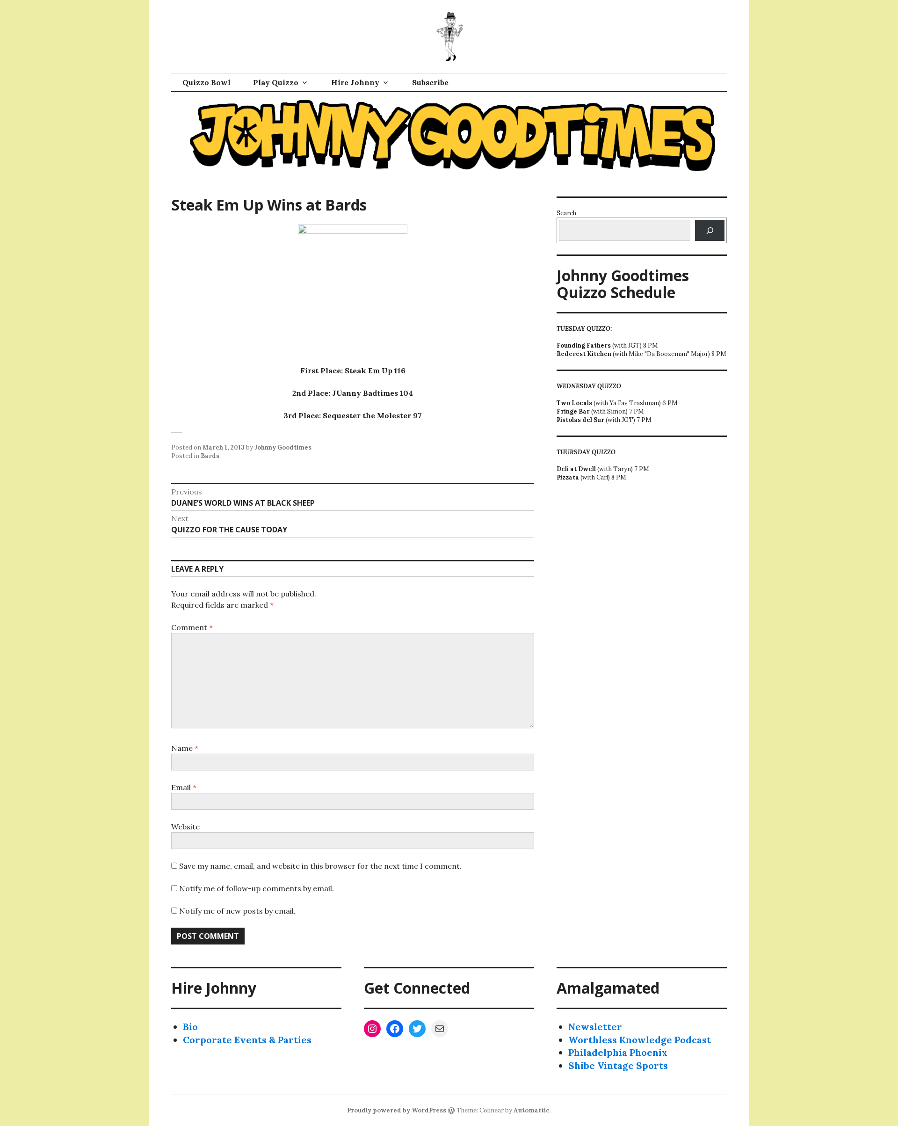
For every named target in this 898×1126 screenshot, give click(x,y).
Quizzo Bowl (206, 82)
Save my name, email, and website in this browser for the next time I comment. (320, 866)
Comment (192, 627)
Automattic (532, 1110)
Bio (190, 1026)
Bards (210, 456)
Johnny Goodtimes (282, 447)
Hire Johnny (355, 82)
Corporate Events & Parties (247, 1040)
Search (566, 213)
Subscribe (430, 82)
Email (183, 787)
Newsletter (595, 1026)
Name (184, 748)
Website (185, 826)
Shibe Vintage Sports (618, 1065)
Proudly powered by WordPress (396, 1110)
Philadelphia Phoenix (617, 1052)
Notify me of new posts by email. (237, 910)
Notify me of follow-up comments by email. (256, 888)
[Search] (709, 230)
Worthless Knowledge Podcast (639, 1040)
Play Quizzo (275, 82)
